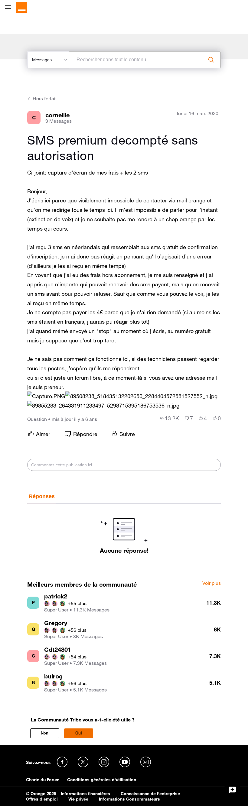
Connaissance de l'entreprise (150, 793)
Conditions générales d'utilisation (101, 779)
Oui (78, 733)
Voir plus (211, 583)
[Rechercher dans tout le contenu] (211, 59)
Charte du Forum (43, 779)
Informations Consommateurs (129, 799)
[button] (46, 396)
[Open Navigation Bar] (10, 7)
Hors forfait (45, 98)
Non (44, 733)
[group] (169, 418)
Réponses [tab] (42, 496)
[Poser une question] (232, 790)
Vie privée (78, 799)
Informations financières (85, 793)
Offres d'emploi (42, 799)
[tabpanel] (124, 529)
